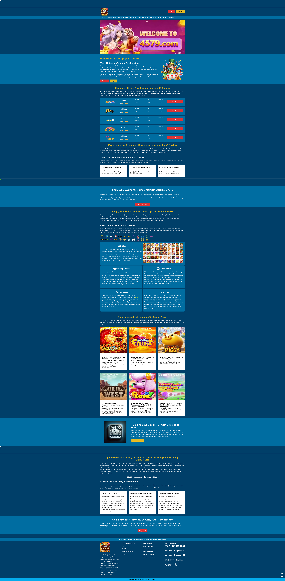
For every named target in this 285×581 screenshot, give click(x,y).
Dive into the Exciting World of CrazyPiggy (171, 358)
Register (124, 548)
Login (123, 546)
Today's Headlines (168, 17)
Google (124, 554)
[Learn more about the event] (142, 3)
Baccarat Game (143, 17)
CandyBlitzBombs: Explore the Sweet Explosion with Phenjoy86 (171, 405)
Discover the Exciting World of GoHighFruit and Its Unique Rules (142, 358)
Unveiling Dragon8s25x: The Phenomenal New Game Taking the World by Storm (113, 358)
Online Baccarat (123, 17)
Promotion (133, 17)
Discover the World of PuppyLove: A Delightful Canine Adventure (141, 405)
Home (103, 17)
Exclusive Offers (155, 17)
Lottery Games (111, 17)
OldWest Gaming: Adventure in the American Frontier (113, 405)
